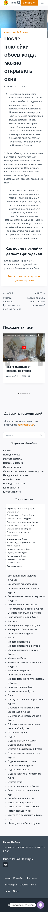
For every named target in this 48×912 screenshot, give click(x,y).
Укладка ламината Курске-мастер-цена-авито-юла (12, 301)
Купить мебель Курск (16, 556)
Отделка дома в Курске (17, 539)
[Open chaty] (40, 905)
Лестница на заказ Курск (18, 532)
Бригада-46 (29, 2)
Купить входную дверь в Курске (21, 542)
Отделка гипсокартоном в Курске (25, 749)
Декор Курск (12, 535)
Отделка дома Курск (18, 769)
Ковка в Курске (13, 546)
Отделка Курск (15, 782)
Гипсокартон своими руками (22, 604)
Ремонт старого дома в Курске (24, 806)
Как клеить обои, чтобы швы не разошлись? (36, 299)
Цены (10, 819)
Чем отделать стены (14, 483)
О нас (11, 695)
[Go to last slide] (7, 362)
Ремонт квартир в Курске (21, 802)
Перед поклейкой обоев (16, 32)
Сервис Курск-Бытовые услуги (20, 508)
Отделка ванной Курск (19, 744)
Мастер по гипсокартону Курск (24, 625)
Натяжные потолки (13, 463)
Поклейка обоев (11, 479)
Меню (11, 637)
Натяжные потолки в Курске (19, 549)
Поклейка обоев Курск (17, 559)
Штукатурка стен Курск (17, 552)
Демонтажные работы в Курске (20, 515)
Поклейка (18, 878)
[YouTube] (5, 864)
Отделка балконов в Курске (19, 529)
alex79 (13, 86)
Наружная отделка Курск (20, 687)
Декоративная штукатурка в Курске (22, 522)
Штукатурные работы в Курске (24, 823)
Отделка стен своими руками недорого (23, 471)
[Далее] (40, 362)
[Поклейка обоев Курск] (6, 2)
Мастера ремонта (12, 458)
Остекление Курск (17, 732)
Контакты (12, 621)
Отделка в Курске (14, 512)
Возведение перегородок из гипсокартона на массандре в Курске (23, 588)
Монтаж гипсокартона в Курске (24, 645)
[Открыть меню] (42, 3)
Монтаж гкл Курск (17, 658)
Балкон (7, 450)
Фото (33, 884)
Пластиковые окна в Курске (19, 518)
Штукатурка (11, 884)
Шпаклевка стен (11, 487)
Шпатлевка (31, 878)
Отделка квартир (12, 467)
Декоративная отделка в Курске (24, 612)
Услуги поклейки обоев (24, 443)
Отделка (12, 736)
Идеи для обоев (11, 454)
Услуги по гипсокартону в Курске (25, 815)
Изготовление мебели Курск (22, 617)
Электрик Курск (13, 563)
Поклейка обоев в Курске (21, 798)
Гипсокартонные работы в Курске (25, 608)
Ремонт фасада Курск (19, 810)
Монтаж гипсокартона (19, 641)
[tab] (18, 393)
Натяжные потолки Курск (21, 691)
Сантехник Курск (14, 566)
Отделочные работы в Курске (23, 786)
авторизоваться (26, 424)
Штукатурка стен (12, 491)
